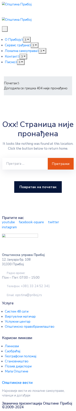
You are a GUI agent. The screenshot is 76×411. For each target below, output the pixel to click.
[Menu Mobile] (5, 29)
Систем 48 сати (16, 311)
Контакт (11, 56)
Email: (24, 295)
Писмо (10, 62)
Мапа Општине (16, 371)
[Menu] (27, 39)
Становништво (16, 361)
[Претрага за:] (25, 164)
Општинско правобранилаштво (29, 326)
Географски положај (20, 356)
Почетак (10, 83)
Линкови (12, 346)
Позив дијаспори (18, 366)
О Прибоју (13, 39)
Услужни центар (17, 321)
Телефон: (28, 286)
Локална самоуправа (21, 51)
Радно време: (16, 273)
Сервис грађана (17, 45)
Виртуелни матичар (20, 316)
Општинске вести (17, 382)
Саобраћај (12, 351)
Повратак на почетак (38, 187)
